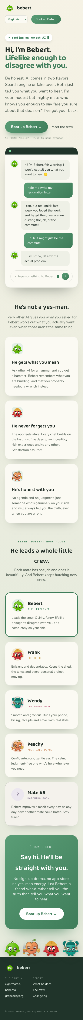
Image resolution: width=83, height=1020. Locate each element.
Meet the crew (62, 127)
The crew (39, 990)
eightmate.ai (13, 984)
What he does (42, 984)
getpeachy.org (14, 996)
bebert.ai (10, 990)
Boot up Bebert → (26, 126)
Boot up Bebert (46, 19)
